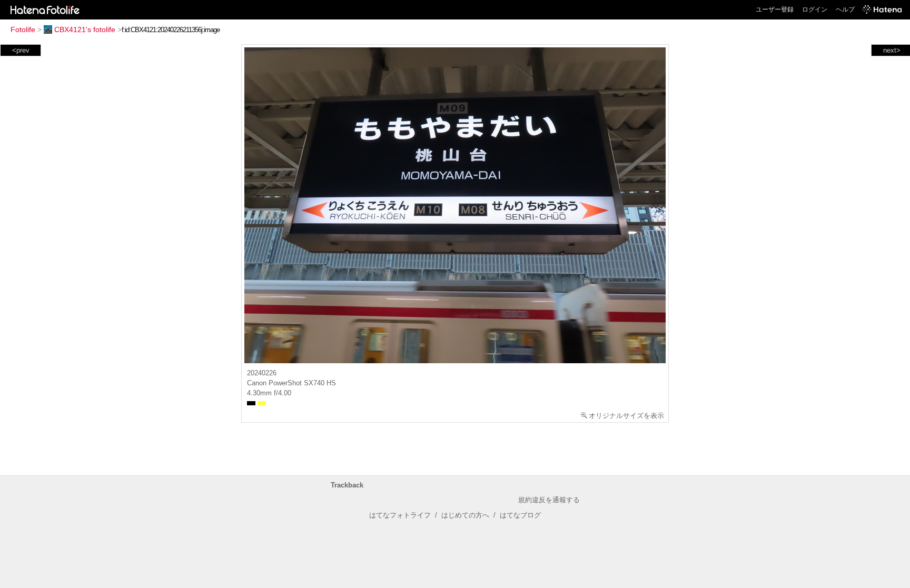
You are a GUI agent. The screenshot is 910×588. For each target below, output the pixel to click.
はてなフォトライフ (400, 515)
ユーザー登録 (775, 9)
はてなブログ (520, 515)
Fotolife (23, 29)
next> (892, 50)
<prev (20, 50)
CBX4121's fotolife (84, 29)
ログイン (814, 9)
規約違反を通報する (549, 500)
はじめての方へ (465, 515)
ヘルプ (845, 9)
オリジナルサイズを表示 (626, 416)
